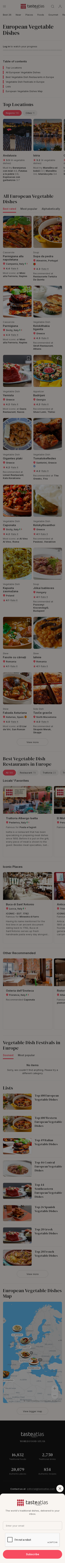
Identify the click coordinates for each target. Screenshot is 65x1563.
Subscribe (32, 1554)
